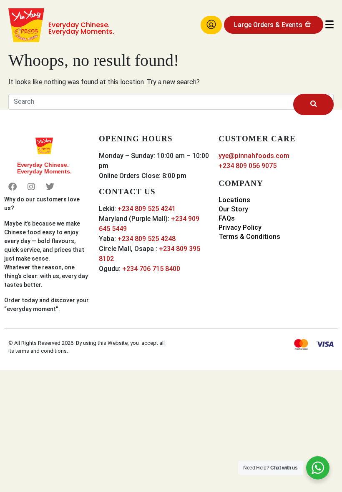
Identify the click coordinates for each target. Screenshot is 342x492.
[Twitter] (50, 186)
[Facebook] (12, 186)
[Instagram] (31, 186)
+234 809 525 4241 (147, 209)
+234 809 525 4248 (147, 239)
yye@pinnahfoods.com (254, 156)
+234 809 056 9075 (248, 166)
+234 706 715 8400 (151, 269)
